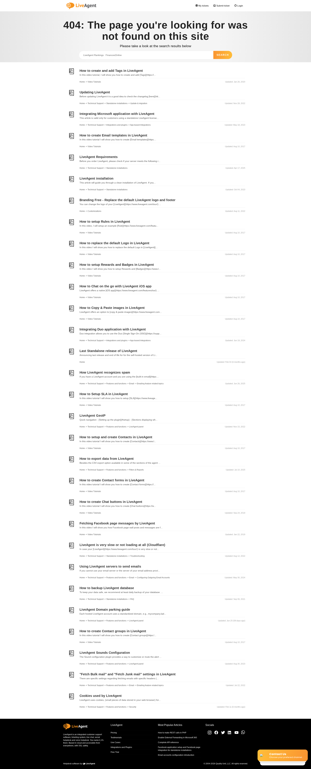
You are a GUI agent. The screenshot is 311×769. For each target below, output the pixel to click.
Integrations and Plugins (121, 747)
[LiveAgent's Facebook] (215, 734)
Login (240, 5)
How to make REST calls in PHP (172, 733)
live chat (90, 737)
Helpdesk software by (79, 764)
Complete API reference (168, 742)
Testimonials (116, 737)
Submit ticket (223, 5)
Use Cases (115, 742)
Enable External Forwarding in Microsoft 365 (177, 737)
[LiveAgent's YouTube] (235, 734)
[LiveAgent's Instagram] (208, 734)
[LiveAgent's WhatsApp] (242, 734)
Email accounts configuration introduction (176, 755)
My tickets (203, 5)
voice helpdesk (82, 740)
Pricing (114, 733)
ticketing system (79, 737)
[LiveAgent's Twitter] (222, 734)
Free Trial (115, 752)
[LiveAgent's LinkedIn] (228, 734)
